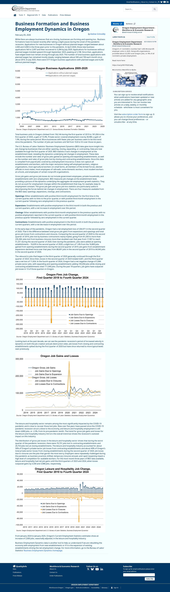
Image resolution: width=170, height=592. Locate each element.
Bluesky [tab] (116, 24)
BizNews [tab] (130, 24)
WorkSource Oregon (56, 588)
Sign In (116, 588)
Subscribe (127, 566)
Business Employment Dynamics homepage (43, 550)
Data (14, 569)
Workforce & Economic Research (64, 566)
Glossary (104, 588)
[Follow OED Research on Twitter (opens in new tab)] (88, 569)
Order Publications (56, 576)
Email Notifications (133, 2)
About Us (144, 2)
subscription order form (132, 114)
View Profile (151, 37)
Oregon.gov (69, 588)
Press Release (17, 576)
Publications (17, 572)
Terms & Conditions (82, 588)
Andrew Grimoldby (97, 34)
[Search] (155, 9)
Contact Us (152, 2)
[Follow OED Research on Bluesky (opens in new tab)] (92, 569)
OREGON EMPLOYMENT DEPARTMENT (85, 585)
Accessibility (95, 588)
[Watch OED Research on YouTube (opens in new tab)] (97, 569)
